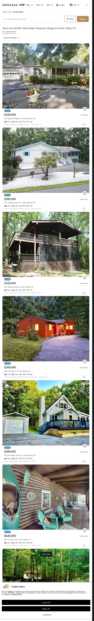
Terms (7, 594)
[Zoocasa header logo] (13, 5)
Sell (48, 5)
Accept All (46, 602)
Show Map (46, 554)
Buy (28, 5)
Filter (71, 19)
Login (61, 5)
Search (83, 19)
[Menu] (87, 5)
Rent (38, 5)
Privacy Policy (17, 594)
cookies (10, 591)
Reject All (46, 609)
